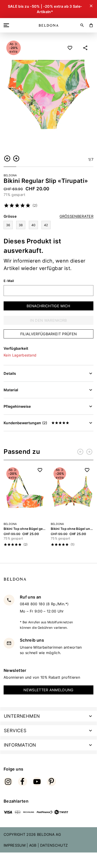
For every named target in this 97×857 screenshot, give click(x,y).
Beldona (10, 175)
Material (11, 390)
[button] (7, 158)
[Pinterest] (51, 781)
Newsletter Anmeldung (48, 690)
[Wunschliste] (70, 47)
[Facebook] (22, 781)
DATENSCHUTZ (54, 845)
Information (20, 745)
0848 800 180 (33, 604)
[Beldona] (49, 25)
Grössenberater (76, 216)
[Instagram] (8, 781)
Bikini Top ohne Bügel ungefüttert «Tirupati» (72, 529)
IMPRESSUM (14, 845)
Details (10, 373)
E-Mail (9, 280)
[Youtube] (37, 781)
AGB (33, 845)
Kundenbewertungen (25, 423)
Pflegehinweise (17, 406)
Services (15, 730)
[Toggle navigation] (7, 25)
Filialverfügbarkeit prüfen (48, 334)
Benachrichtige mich (48, 306)
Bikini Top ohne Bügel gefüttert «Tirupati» (25, 529)
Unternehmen (22, 716)
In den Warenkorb (48, 320)
